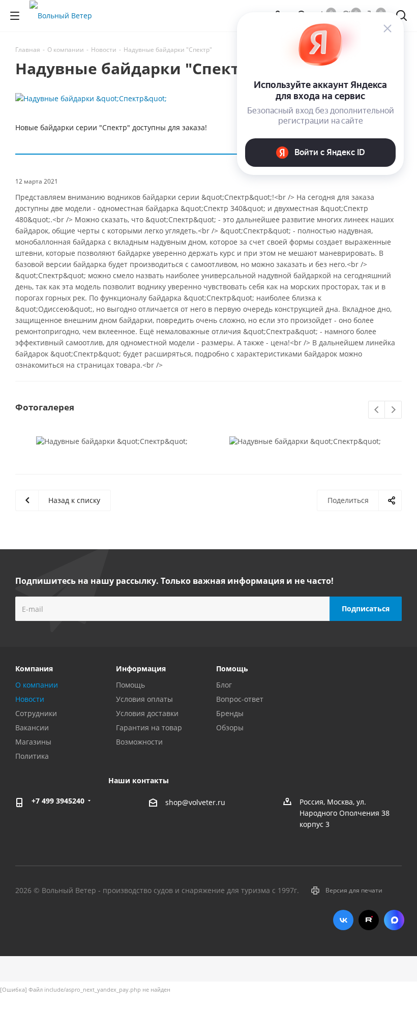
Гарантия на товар (149, 727)
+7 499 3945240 (58, 801)
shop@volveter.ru (195, 803)
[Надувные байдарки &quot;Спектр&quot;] (208, 98)
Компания (34, 668)
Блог (224, 685)
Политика (32, 756)
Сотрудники (36, 713)
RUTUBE (369, 920)
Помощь (130, 685)
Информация (141, 668)
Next (393, 410)
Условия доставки (147, 713)
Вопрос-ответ (239, 699)
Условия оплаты (144, 699)
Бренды (230, 713)
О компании (36, 685)
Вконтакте (343, 920)
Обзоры (230, 727)
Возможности (139, 742)
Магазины (33, 742)
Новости (29, 699)
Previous (377, 410)
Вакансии (32, 727)
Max (394, 920)
